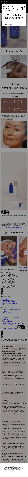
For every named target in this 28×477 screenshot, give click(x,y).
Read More (17, 470)
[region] (14, 470)
